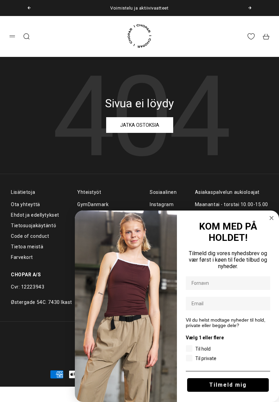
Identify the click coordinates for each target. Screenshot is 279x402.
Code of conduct (30, 236)
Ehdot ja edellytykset (35, 215)
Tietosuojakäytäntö (33, 225)
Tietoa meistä (27, 246)
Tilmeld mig (228, 385)
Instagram (162, 204)
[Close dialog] (271, 218)
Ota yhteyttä (25, 204)
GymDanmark (93, 204)
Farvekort (22, 257)
